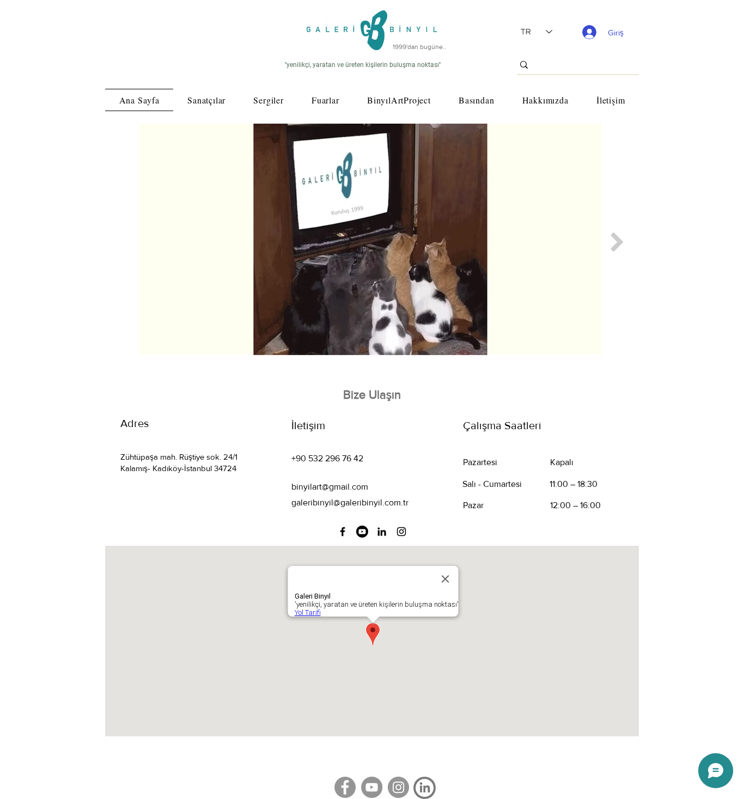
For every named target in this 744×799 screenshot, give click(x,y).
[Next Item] (617, 242)
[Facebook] (343, 532)
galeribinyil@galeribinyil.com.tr (349, 502)
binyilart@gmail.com (329, 486)
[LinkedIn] (382, 532)
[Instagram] (401, 532)
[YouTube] (371, 787)
